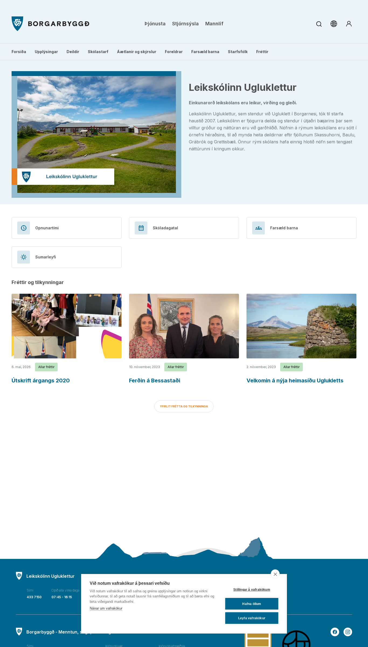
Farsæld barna (205, 51)
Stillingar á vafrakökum (251, 589)
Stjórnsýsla (185, 23)
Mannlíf (214, 23)
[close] (275, 574)
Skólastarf (98, 51)
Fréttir (262, 51)
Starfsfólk (238, 51)
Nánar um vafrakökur (106, 608)
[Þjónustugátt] (348, 23)
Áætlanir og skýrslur (136, 51)
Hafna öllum (251, 604)
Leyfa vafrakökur (251, 618)
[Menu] (50, 23)
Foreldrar (174, 51)
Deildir (73, 51)
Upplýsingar (46, 51)
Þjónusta (155, 23)
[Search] (319, 24)
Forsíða (19, 51)
